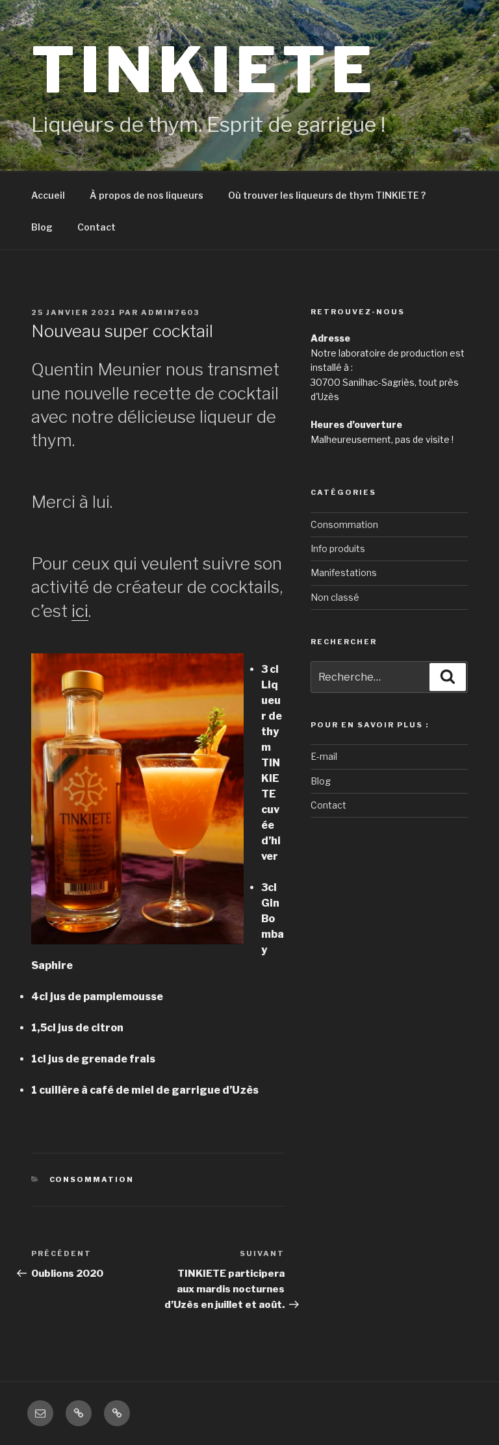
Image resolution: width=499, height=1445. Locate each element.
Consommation (91, 1179)
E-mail (324, 756)
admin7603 (170, 312)
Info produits (338, 548)
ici (79, 611)
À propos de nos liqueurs (146, 195)
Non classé (335, 597)
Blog (42, 226)
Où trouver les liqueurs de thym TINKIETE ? (327, 195)
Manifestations (344, 572)
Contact (96, 226)
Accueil (48, 195)
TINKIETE (204, 70)
